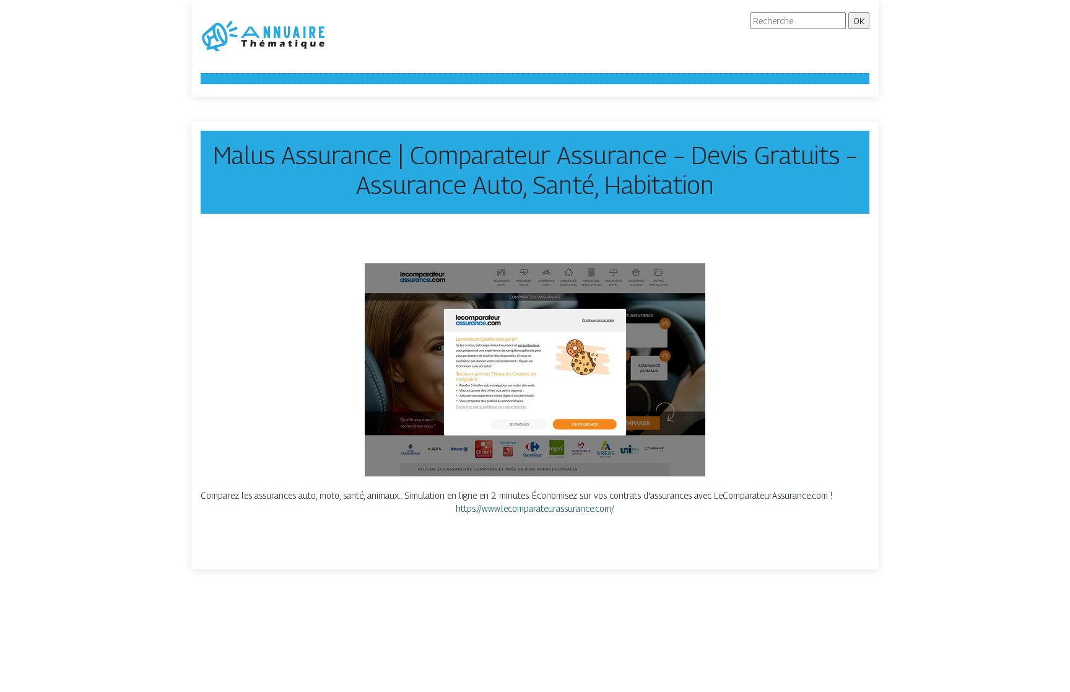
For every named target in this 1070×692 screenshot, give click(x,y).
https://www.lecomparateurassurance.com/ (535, 508)
